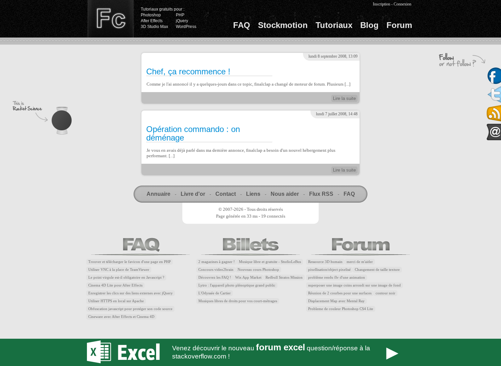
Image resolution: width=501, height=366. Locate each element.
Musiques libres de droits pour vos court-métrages (237, 301)
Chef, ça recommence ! (188, 71)
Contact (225, 194)
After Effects (152, 20)
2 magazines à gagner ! (216, 262)
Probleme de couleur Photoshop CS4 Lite (340, 309)
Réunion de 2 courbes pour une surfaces (339, 293)
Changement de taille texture (377, 270)
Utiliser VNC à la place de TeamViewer (118, 270)
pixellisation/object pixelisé (329, 270)
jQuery (182, 20)
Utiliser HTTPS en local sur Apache (116, 301)
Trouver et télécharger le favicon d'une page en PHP (129, 262)
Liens (253, 194)
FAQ (241, 25)
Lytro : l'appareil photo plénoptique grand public (236, 285)
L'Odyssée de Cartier (214, 293)
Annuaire (158, 194)
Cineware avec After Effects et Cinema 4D (121, 317)
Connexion (402, 4)
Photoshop (151, 15)
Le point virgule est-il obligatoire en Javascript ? (126, 277)
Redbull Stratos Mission (284, 277)
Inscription (381, 4)
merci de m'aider (360, 262)
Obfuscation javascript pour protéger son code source (130, 309)
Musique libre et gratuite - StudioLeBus (270, 262)
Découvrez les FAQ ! (214, 277)
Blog (369, 25)
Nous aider (285, 194)
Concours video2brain (215, 270)
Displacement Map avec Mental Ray (336, 301)
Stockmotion (283, 25)
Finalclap (110, 19)
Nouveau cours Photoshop (258, 270)
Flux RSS (321, 194)
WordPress (186, 26)
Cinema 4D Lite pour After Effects (115, 285)
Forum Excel (250, 352)
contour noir (385, 293)
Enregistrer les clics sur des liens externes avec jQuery (130, 293)
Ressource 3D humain (325, 262)
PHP (180, 15)
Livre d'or (193, 194)
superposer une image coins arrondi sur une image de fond (354, 285)
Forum (399, 25)
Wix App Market (248, 277)
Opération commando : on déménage (193, 133)
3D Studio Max (154, 26)
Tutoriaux (334, 25)
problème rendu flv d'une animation (336, 277)
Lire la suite (344, 98)
